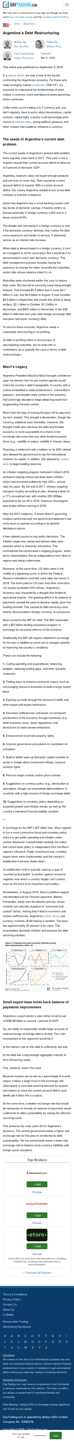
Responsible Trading (15, 1321)
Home (17, 23)
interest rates (23, 122)
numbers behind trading (55, 17)
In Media (8, 1314)
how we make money (21, 17)
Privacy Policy (12, 1299)
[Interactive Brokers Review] (42, 1435)
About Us (8, 1309)
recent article (16, 75)
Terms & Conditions (15, 1294)
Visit (55, 1435)
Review (37, 1192)
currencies (38, 85)
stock (47, 916)
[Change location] (7, 25)
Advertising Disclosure (17, 1326)
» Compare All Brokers (37, 1272)
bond (56, 916)
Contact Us (10, 1304)
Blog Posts (29, 23)
